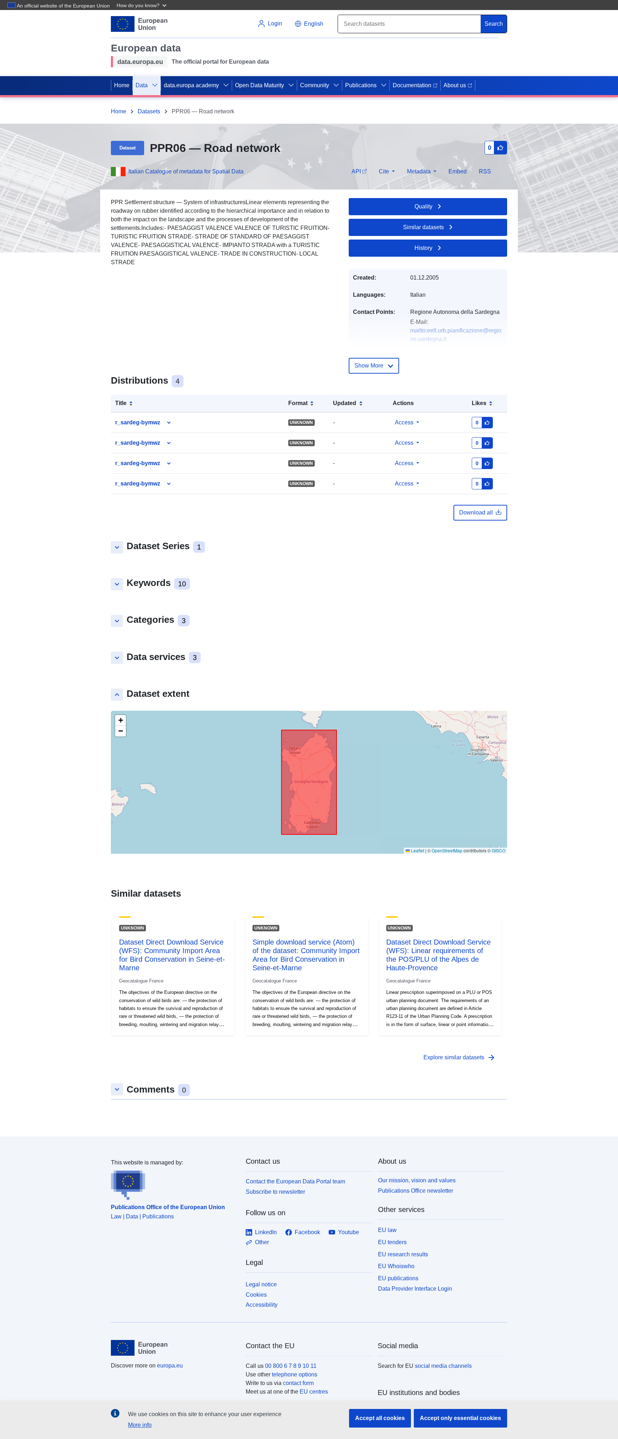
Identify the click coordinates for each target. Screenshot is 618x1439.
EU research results (403, 1254)
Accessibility (262, 1305)
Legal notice (261, 1284)
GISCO (498, 850)
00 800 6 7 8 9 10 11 (291, 1366)
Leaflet (417, 850)
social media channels (443, 1366)
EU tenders (392, 1242)
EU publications (398, 1278)
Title (121, 403)
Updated (344, 403)
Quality (423, 206)
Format (298, 403)
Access (404, 422)
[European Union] (174, 1348)
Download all (476, 512)
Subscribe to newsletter (275, 1192)
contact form (298, 1383)
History (423, 248)
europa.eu (170, 1365)
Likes (479, 403)
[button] (142, 5)
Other (262, 1242)
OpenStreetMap (447, 850)
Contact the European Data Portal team (295, 1181)
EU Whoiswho (396, 1266)
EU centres (314, 1392)
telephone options (294, 1374)
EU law (387, 1230)
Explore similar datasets (459, 1057)
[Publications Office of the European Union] (174, 1183)
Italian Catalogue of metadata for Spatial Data (186, 171)
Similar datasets (423, 227)
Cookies (256, 1295)
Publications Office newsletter (415, 1191)
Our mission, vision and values (417, 1180)
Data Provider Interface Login (415, 1289)
